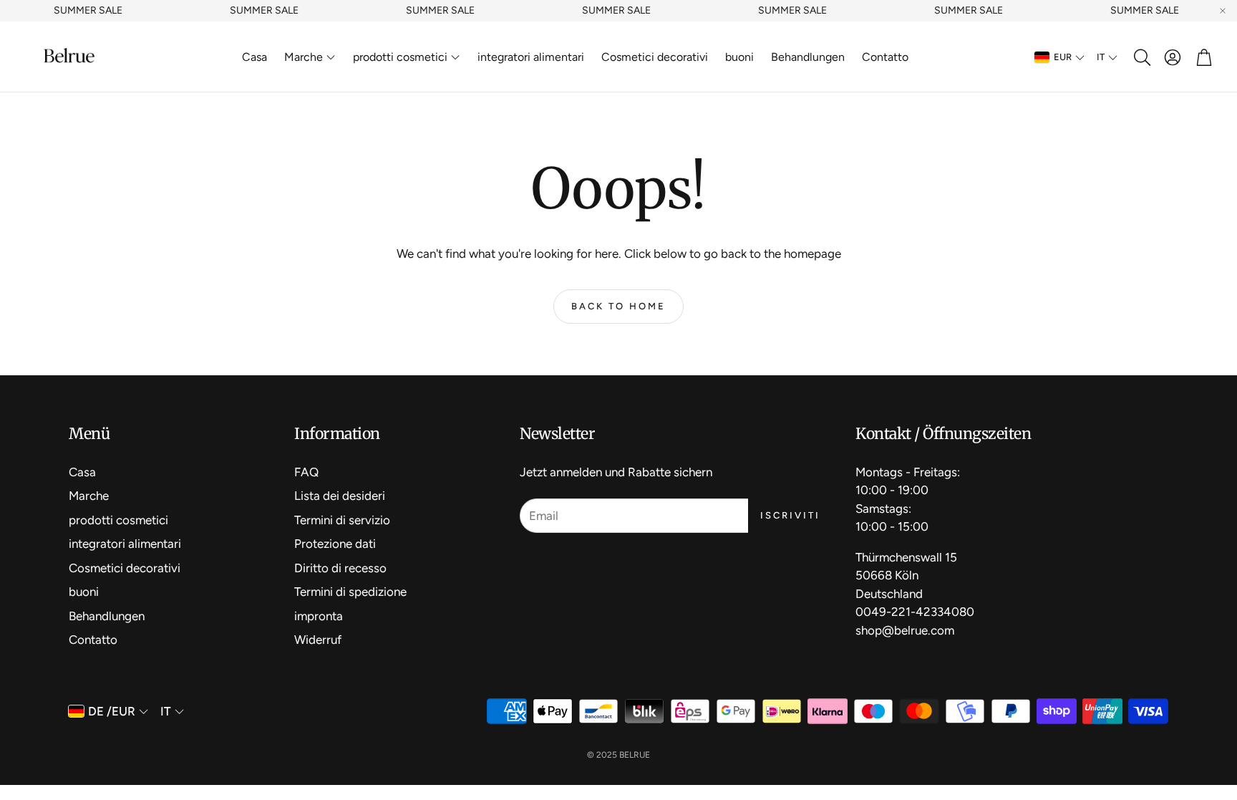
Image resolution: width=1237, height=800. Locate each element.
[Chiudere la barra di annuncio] (1222, 10)
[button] (1141, 57)
